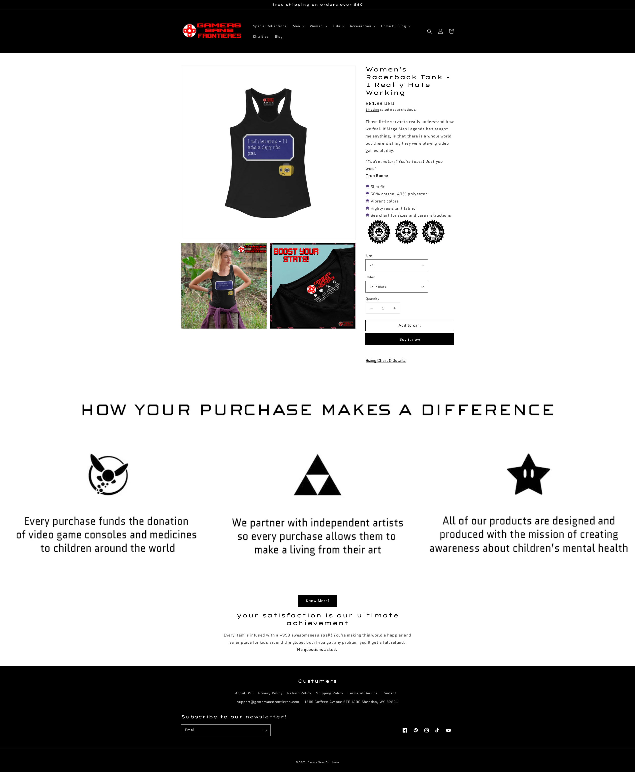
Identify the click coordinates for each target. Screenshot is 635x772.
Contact (389, 693)
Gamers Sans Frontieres (323, 762)
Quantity (372, 298)
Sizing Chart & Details (386, 360)
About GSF (244, 693)
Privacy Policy (270, 693)
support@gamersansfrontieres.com (268, 701)
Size (369, 255)
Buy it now (409, 339)
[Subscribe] (264, 730)
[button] (429, 31)
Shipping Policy (329, 693)
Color (370, 277)
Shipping (372, 109)
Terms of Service (363, 693)
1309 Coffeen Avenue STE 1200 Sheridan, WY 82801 (351, 701)
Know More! (317, 601)
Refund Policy (299, 693)
